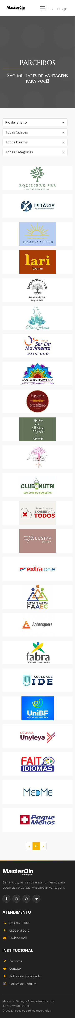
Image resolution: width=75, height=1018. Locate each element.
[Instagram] (16, 899)
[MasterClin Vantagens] (17, 872)
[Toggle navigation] (42, 8)
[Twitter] (36, 899)
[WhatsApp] (26, 899)
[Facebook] (6, 899)
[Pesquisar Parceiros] (51, 8)
